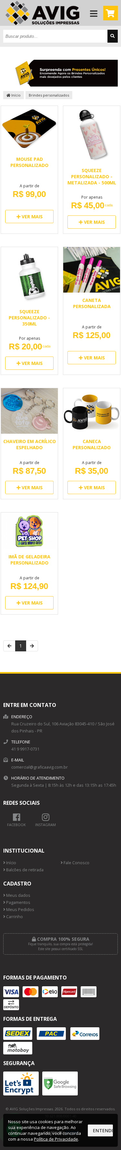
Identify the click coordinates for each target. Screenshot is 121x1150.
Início (15, 95)
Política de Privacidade (56, 1139)
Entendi (103, 1130)
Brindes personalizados (49, 95)
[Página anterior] (9, 645)
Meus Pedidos (19, 909)
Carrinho (14, 916)
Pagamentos (17, 902)
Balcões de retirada (24, 870)
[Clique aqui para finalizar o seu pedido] (110, 13)
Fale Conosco (76, 862)
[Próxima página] (32, 645)
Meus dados (17, 895)
